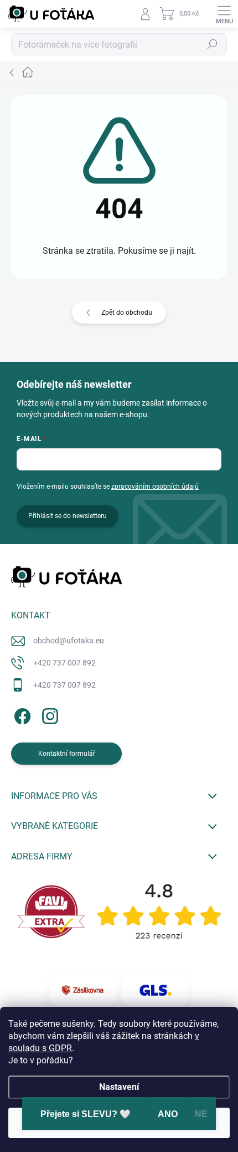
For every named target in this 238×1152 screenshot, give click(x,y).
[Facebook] (20, 714)
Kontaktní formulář (66, 753)
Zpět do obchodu (126, 312)
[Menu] (224, 14)
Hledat (213, 44)
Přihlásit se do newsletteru (67, 516)
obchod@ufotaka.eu (68, 640)
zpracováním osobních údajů (155, 486)
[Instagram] (48, 714)
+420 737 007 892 (64, 662)
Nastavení (119, 1087)
